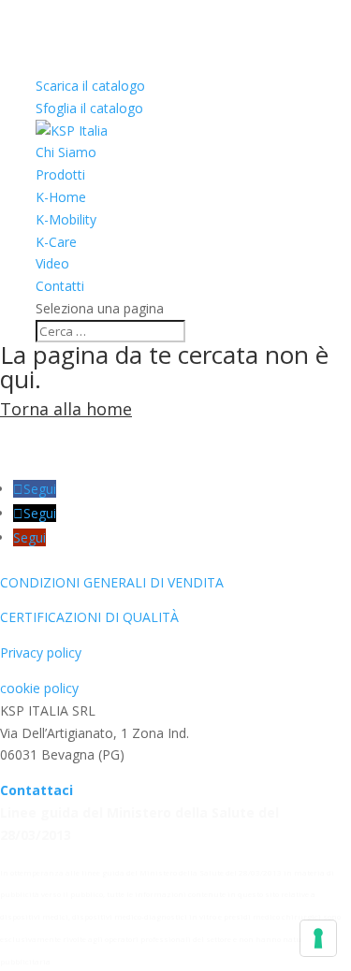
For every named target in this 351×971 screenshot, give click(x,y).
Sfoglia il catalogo (89, 108)
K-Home (61, 197)
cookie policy (39, 688)
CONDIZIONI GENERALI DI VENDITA (112, 582)
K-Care (56, 242)
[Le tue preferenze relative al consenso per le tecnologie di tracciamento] (318, 938)
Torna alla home (66, 409)
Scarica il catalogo (90, 85)
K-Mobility (66, 219)
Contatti (60, 286)
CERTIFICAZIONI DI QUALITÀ (89, 617)
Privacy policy (40, 652)
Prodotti (60, 174)
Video (52, 263)
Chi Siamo (66, 152)
